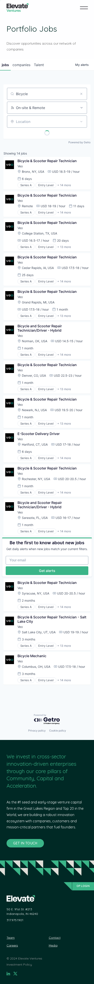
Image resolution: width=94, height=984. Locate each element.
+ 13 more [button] (64, 247)
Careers (12, 945)
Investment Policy (19, 964)
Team (11, 938)
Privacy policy (37, 730)
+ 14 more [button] (64, 185)
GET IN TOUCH (25, 843)
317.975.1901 (15, 920)
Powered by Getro (79, 142)
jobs (5, 65)
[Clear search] (81, 94)
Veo (20, 166)
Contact (55, 938)
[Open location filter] (81, 121)
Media (53, 945)
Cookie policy (57, 730)
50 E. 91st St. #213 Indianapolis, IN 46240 (22, 911)
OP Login (83, 886)
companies (21, 65)
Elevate (17, 7)
